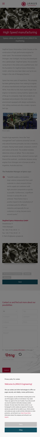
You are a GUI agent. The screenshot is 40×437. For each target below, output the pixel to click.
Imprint (6, 417)
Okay (21, 430)
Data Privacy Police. (26, 413)
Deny (21, 424)
